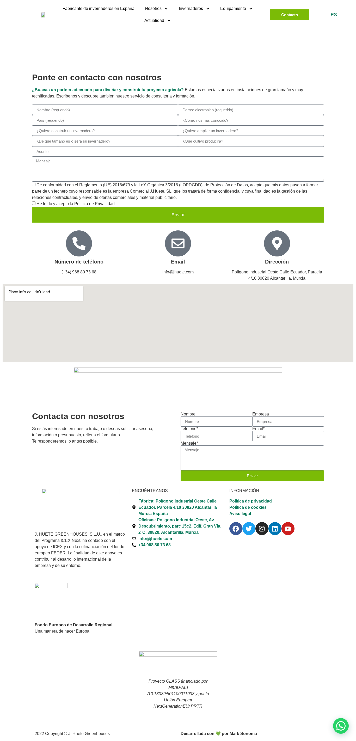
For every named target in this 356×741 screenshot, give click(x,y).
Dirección (277, 262)
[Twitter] (248, 528)
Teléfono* (189, 429)
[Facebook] (235, 528)
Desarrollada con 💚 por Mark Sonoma (219, 733)
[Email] (178, 243)
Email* (258, 429)
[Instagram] (261, 528)
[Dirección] (277, 243)
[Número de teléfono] (79, 243)
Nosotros (153, 8)
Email (178, 262)
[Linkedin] (274, 528)
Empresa (260, 414)
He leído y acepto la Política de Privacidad (75, 203)
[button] (341, 726)
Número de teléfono (78, 262)
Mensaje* (189, 443)
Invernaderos (191, 8)
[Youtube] (287, 528)
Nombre (188, 414)
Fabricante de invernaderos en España (98, 8)
